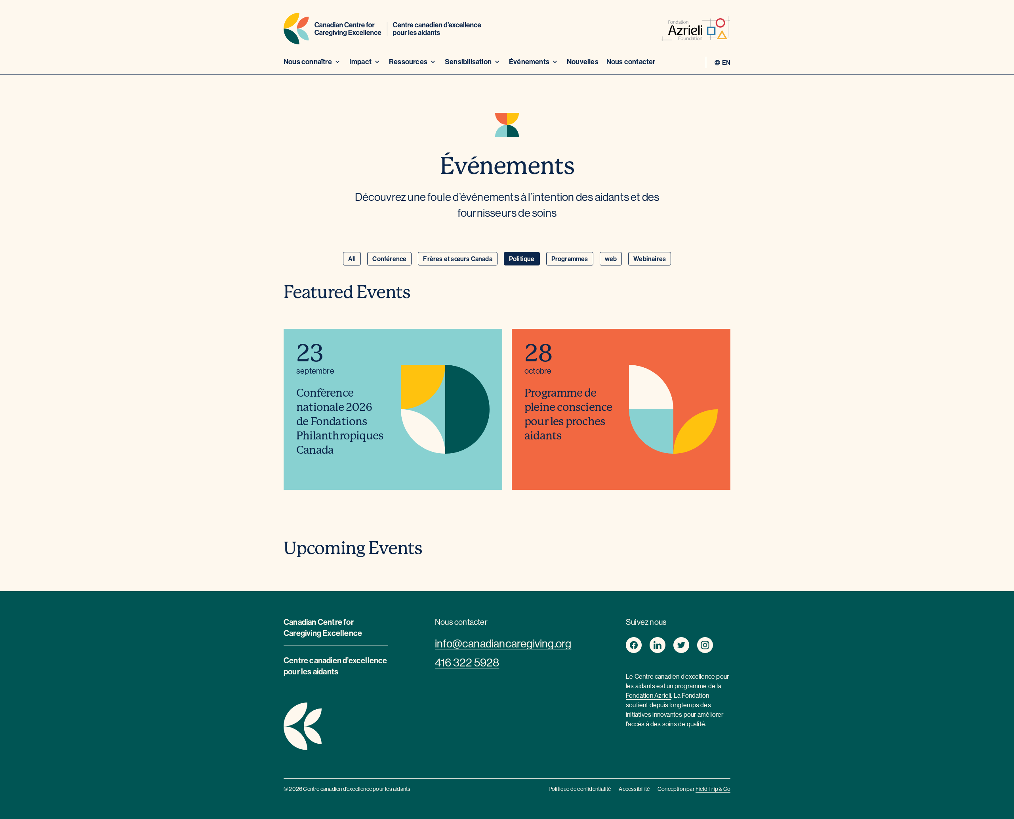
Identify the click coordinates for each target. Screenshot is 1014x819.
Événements (529, 61)
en (726, 62)
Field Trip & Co (713, 788)
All (352, 259)
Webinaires (649, 259)
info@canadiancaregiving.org (503, 643)
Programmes (569, 259)
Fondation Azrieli (648, 695)
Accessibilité (634, 788)
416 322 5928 (467, 662)
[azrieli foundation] (695, 30)
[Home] (382, 30)
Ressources (408, 61)
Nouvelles (582, 61)
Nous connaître (308, 61)
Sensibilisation (468, 61)
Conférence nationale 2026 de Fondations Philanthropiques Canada (339, 421)
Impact (360, 61)
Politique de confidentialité (580, 788)
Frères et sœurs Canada (457, 259)
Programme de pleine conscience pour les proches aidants (568, 414)
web (611, 259)
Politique (522, 259)
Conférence (389, 259)
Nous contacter (631, 61)
